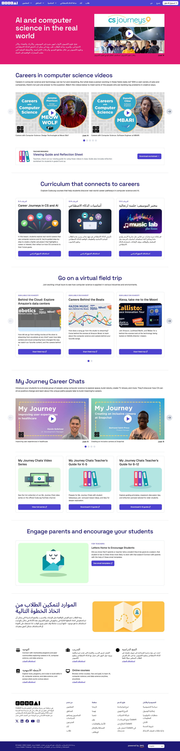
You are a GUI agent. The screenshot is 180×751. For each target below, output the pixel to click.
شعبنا (94, 715)
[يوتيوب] (33, 721)
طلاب (87, 3)
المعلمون (25, 3)
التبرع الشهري (122, 711)
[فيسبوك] (27, 721)
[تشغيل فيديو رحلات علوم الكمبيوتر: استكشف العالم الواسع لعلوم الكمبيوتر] (129, 34)
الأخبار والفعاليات (98, 723)
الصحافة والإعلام (98, 728)
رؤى (93, 719)
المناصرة (51, 3)
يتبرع (158, 3)
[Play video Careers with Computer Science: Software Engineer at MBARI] (128, 113)
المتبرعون (70, 722)
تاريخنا (94, 707)
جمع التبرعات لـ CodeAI (126, 719)
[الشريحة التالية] (169, 111)
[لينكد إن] (22, 721)
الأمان (145, 722)
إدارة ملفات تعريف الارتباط (153, 730)
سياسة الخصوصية (150, 707)
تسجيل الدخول (169, 3)
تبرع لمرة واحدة (123, 707)
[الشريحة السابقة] (11, 111)
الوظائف (95, 732)
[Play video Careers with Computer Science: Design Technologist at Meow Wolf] (52, 113)
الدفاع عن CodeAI (124, 723)
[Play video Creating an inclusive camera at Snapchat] (128, 419)
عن (151, 3)
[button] (84, 140)
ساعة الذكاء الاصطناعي (68, 3)
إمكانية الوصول (149, 711)
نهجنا (94, 711)
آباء (81, 3)
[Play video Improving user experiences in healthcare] (52, 419)
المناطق (38, 3)
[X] (17, 721)
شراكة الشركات (123, 715)
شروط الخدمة (148, 726)
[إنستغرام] (38, 721)
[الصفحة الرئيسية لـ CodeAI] (10, 3)
